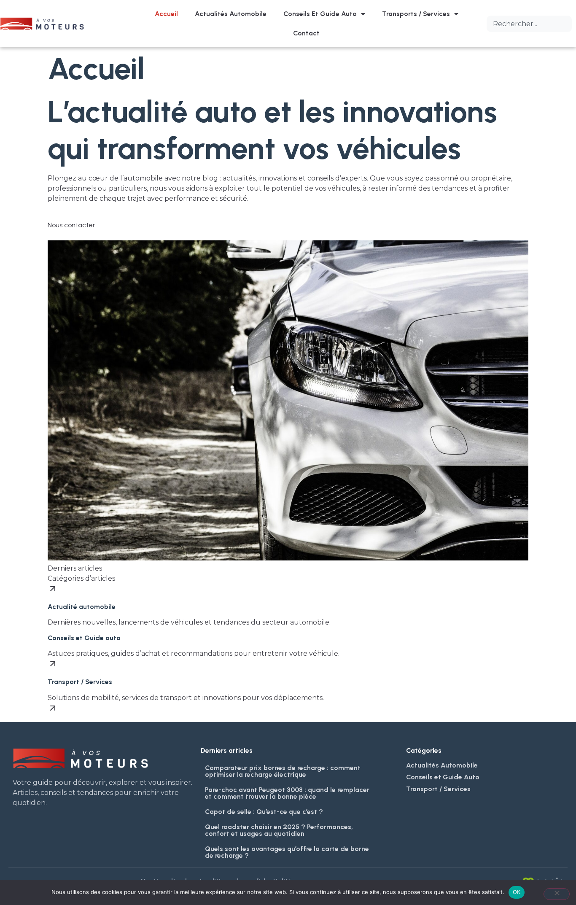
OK (517, 892)
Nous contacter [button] (71, 225)
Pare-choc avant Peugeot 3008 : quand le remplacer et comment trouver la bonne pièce (287, 793)
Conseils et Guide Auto (320, 14)
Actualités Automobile (230, 14)
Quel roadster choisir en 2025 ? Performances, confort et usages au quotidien (279, 830)
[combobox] (529, 24)
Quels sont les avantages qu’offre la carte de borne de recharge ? (287, 852)
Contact (306, 33)
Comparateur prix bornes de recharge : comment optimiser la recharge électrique (283, 771)
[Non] (557, 894)
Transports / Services (416, 14)
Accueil (166, 14)
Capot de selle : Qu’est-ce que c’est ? (264, 812)
